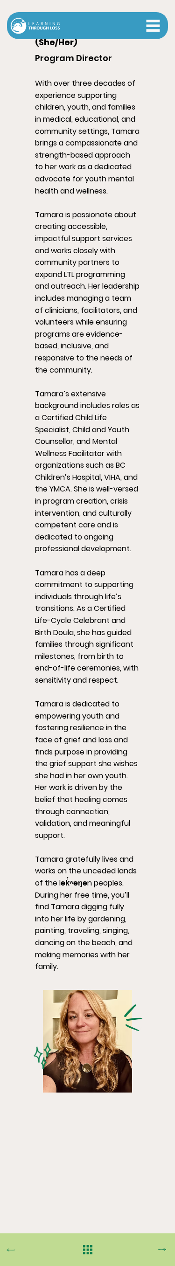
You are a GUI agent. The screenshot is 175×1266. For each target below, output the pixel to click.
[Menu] (153, 26)
